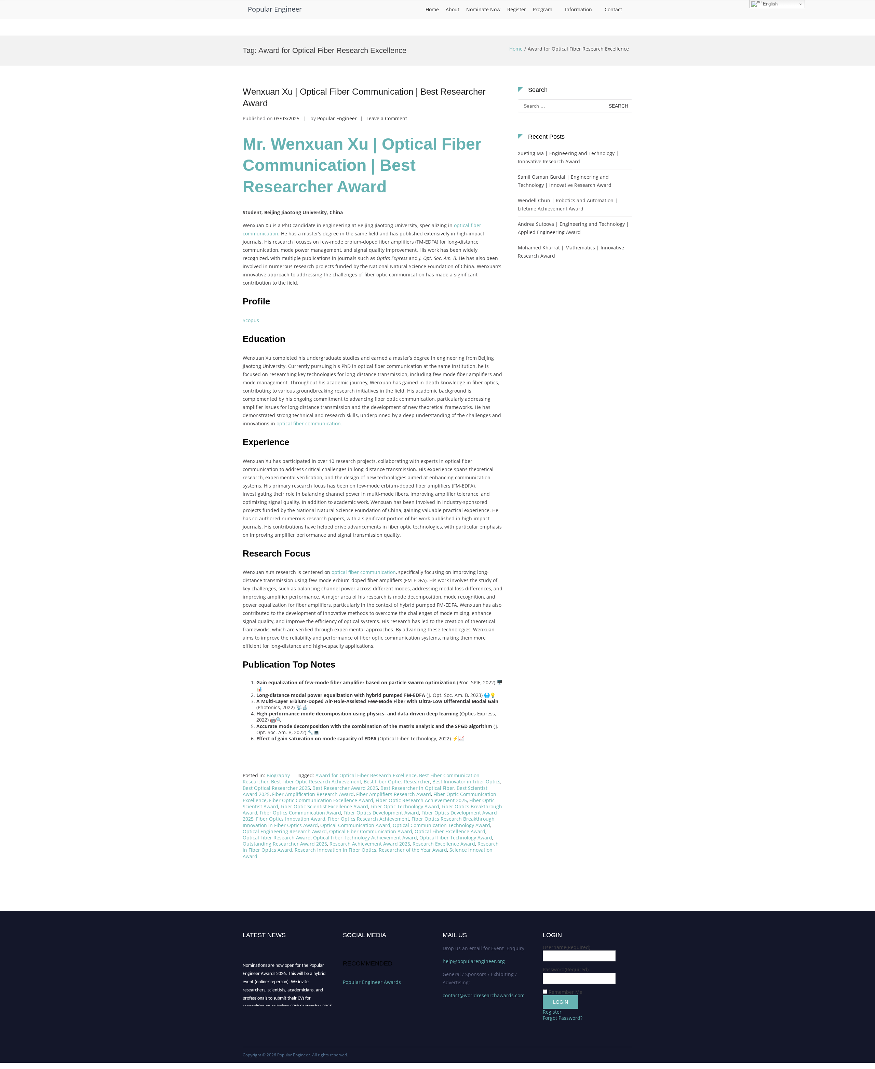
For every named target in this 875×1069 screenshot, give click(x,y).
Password (566, 969)
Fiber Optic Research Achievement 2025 (421, 800)
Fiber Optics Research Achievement (368, 819)
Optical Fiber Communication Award (370, 831)
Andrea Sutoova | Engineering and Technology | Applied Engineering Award (573, 228)
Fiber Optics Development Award (381, 812)
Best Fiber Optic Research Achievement (316, 781)
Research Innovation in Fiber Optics (335, 850)
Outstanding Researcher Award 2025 (285, 843)
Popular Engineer (275, 9)
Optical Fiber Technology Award (455, 837)
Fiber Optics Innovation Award (290, 819)
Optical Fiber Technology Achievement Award (365, 837)
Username (566, 947)
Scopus (251, 320)
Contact (613, 9)
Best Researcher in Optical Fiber (417, 788)
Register (516, 9)
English (770, 3)
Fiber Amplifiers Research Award (393, 794)
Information (578, 9)
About (452, 9)
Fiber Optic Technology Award (405, 806)
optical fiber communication (364, 572)
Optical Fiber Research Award (277, 837)
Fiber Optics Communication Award (300, 812)
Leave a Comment (386, 118)
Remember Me (565, 992)
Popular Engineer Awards (372, 982)
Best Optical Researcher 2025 (276, 788)
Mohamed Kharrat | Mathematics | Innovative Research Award (571, 251)
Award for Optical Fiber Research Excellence (366, 775)
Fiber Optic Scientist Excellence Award (324, 806)
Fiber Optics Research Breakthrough (453, 819)
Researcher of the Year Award (413, 850)
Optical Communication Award (355, 825)
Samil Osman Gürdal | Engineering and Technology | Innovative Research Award (564, 181)
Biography (278, 775)
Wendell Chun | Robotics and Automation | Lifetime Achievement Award (568, 204)
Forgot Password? (562, 1018)
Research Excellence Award (444, 843)
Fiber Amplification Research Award (313, 794)
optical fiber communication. (309, 423)
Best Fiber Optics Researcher (397, 781)
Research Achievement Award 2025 (369, 843)
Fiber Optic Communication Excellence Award (321, 800)
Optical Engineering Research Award (285, 831)
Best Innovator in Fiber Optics (466, 781)
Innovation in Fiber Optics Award (280, 825)
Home (432, 9)
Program (542, 9)
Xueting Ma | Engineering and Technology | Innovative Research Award (568, 157)
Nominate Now (483, 9)
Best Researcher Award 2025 (345, 788)
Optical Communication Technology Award (441, 825)
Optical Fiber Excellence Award (450, 831)
